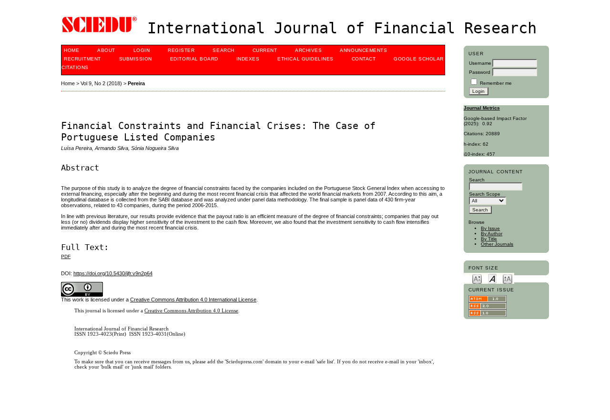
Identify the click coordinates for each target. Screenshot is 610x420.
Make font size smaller (477, 278)
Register (181, 50)
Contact (364, 58)
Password (479, 72)
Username (480, 63)
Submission (135, 58)
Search (223, 50)
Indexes (248, 58)
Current (265, 50)
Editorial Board (194, 58)
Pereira (136, 83)
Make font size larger (507, 278)
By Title (489, 238)
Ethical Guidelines (305, 58)
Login (141, 50)
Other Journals (497, 244)
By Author (491, 233)
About (106, 50)
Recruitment (82, 58)
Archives (308, 50)
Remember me (496, 83)
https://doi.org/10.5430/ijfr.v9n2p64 (112, 273)
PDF (66, 256)
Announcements (363, 50)
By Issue (490, 228)
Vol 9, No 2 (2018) (101, 83)
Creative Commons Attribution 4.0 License (191, 310)
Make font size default (492, 278)
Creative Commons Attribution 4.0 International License (193, 299)
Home (71, 50)
